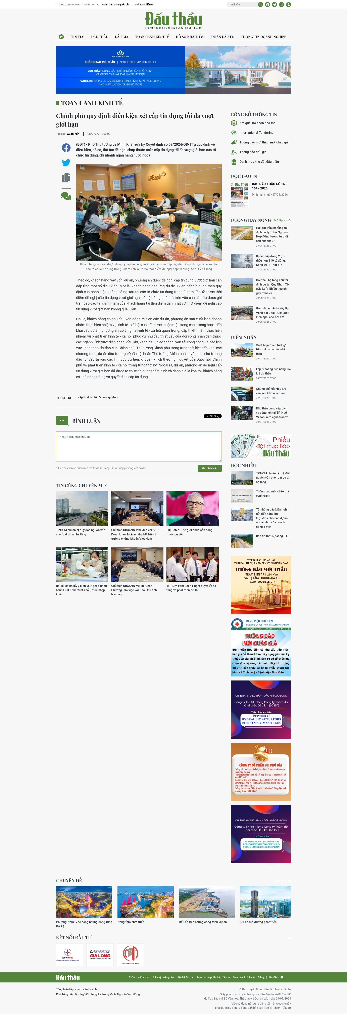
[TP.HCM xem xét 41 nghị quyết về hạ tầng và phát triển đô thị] (192, 564)
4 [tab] (287, 881)
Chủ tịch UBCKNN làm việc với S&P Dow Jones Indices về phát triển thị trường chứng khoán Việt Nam (135, 534)
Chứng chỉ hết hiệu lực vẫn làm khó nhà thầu (271, 391)
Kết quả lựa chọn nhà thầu (258, 123)
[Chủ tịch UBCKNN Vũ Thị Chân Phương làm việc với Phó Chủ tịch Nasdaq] (137, 564)
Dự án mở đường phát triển (135, 922)
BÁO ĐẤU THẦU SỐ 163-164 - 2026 (270, 186)
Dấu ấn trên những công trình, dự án (80, 922)
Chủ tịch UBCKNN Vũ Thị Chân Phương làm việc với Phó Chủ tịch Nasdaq (134, 590)
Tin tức (77, 37)
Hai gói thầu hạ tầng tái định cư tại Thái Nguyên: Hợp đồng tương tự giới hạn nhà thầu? (272, 234)
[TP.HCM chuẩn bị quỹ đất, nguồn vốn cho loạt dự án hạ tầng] (82, 508)
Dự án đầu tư (222, 37)
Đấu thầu (99, 37)
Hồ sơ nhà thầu (190, 37)
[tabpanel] (84, 905)
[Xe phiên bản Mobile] (281, 4)
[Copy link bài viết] (66, 177)
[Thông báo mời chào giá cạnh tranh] (242, 496)
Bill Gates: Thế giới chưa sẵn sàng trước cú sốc (189, 532)
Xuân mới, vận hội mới (194, 922)
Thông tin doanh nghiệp (263, 37)
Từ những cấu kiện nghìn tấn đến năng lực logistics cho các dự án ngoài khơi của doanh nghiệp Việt (272, 518)
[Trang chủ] (61, 36)
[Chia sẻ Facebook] (267, 4)
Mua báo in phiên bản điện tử (213, 977)
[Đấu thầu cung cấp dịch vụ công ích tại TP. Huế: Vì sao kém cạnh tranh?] (242, 413)
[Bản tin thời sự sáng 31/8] (242, 541)
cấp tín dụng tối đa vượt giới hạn (98, 397)
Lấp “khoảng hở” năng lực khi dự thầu (273, 371)
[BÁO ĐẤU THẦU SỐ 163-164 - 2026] (240, 195)
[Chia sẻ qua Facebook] (66, 147)
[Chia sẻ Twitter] (274, 4)
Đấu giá (121, 37)
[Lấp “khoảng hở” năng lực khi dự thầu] (242, 374)
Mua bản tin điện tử (244, 977)
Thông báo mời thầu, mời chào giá (264, 142)
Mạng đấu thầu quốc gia (115, 4)
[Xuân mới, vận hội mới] (207, 902)
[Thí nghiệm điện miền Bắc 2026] (67, 955)
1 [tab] (276, 881)
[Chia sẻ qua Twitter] (66, 162)
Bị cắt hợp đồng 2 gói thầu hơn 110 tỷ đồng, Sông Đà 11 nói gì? (271, 260)
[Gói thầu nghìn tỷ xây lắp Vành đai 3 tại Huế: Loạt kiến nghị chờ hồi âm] (242, 313)
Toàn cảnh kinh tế (152, 37)
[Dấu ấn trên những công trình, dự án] (84, 902)
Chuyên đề (69, 880)
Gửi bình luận (209, 468)
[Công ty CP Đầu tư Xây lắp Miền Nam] (130, 955)
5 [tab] (290, 881)
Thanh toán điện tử (143, 4)
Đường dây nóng (251, 220)
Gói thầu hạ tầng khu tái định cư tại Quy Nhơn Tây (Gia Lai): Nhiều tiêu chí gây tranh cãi (273, 286)
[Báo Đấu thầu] (68, 977)
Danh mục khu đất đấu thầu (259, 162)
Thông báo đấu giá (253, 152)
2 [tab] (280, 881)
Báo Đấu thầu (173, 20)
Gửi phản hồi (284, 220)
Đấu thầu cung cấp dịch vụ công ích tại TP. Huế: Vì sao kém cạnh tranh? (272, 413)
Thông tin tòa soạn (139, 977)
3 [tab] (284, 881)
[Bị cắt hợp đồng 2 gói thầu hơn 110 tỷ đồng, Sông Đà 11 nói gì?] (242, 261)
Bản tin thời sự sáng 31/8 (273, 536)
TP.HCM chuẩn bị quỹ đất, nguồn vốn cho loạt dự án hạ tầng (80, 532)
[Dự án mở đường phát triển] (145, 902)
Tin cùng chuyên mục (82, 485)
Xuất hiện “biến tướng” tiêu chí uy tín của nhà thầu (271, 349)
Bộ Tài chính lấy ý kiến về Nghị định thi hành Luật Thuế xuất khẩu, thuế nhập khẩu (82, 590)
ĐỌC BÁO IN (244, 176)
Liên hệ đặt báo (185, 977)
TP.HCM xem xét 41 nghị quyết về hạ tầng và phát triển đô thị (191, 588)
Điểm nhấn (244, 337)
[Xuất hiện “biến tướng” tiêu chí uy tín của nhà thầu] (242, 350)
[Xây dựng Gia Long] (100, 955)
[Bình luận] (66, 192)
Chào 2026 (247, 922)
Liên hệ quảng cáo (163, 977)
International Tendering (257, 133)
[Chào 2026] (268, 902)
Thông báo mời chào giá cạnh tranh (272, 493)
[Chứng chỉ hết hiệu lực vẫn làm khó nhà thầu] (242, 394)
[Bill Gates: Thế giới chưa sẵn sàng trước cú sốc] (192, 508)
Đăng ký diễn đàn (268, 977)
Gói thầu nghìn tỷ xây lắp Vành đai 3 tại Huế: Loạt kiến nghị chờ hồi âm (272, 313)
